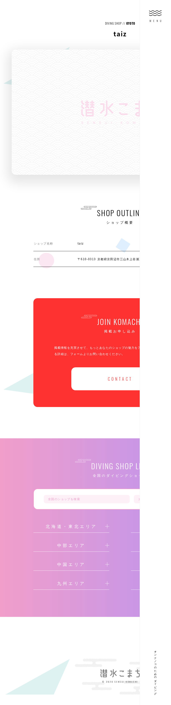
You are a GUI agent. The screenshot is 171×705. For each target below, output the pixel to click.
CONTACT (120, 379)
